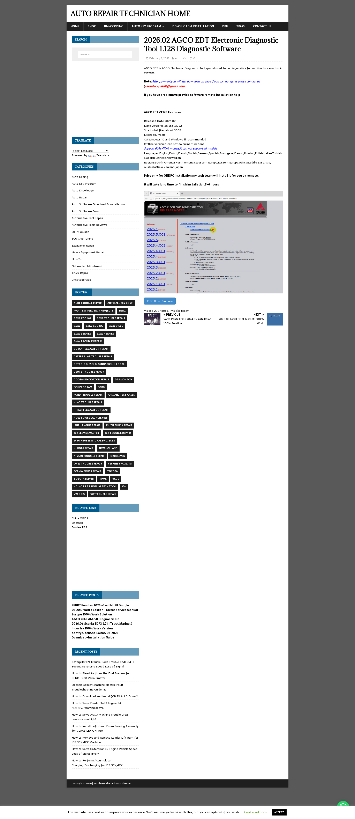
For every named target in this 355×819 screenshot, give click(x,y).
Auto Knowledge (83, 190)
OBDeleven (117, 456)
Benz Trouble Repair (111, 318)
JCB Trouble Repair (118, 433)
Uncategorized (81, 279)
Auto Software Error (85, 211)
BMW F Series (105, 334)
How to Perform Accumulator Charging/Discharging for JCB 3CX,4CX (97, 762)
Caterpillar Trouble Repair (93, 356)
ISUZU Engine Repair (87, 425)
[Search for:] (105, 54)
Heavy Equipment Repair (88, 252)
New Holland (108, 448)
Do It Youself (81, 231)
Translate (102, 155)
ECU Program (83, 387)
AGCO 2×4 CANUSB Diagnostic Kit (95, 619)
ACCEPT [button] (279, 812)
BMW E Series (82, 334)
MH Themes (124, 783)
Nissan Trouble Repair (89, 456)
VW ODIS (79, 494)
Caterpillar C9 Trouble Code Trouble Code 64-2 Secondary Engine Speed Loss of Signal (103, 664)
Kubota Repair (83, 448)
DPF (225, 26)
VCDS (115, 479)
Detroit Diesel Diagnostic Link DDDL (99, 364)
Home (75, 26)
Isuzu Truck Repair (119, 425)
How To (77, 259)
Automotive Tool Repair (87, 218)
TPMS (240, 26)
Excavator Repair (83, 245)
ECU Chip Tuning (82, 238)
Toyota (112, 471)
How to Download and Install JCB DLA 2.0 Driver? (105, 696)
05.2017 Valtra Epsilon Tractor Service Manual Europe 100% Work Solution (105, 612)
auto (177, 58)
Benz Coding (82, 318)
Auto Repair (80, 197)
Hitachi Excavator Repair (91, 410)
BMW (77, 326)
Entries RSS (79, 527)
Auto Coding (80, 177)
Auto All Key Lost (120, 303)
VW (124, 486)
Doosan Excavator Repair (91, 380)
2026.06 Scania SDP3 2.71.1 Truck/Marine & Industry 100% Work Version (102, 625)
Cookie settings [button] (255, 812)
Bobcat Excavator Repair (91, 349)
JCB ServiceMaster (86, 433)
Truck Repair (80, 273)
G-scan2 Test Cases (121, 395)
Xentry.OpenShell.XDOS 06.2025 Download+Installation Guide (95, 635)
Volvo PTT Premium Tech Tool (95, 486)
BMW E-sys (116, 326)
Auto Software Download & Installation (98, 204)
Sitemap (77, 522)
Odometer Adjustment (87, 266)
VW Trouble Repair (103, 494)
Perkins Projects (120, 464)
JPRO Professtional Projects (94, 441)
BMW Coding (113, 26)
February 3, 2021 (159, 58)
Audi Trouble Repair (88, 303)
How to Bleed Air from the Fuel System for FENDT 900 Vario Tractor (101, 675)
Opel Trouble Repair (88, 464)
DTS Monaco (123, 380)
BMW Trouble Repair (88, 341)
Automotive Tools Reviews (89, 224)
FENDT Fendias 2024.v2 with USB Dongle (100, 605)
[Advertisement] (105, 101)
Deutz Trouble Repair (89, 372)
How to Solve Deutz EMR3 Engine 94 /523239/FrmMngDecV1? (96, 705)
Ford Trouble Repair (88, 395)
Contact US (262, 26)
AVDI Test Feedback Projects (93, 311)
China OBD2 (80, 518)
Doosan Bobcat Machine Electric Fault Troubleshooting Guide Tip (97, 687)
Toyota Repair (84, 479)
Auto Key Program (146, 26)
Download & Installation (193, 26)
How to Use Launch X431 (90, 418)
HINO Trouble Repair (88, 402)
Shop (92, 26)
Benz (122, 311)
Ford (101, 387)
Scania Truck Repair (87, 471)
